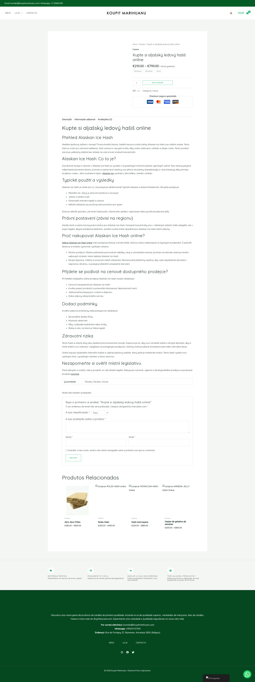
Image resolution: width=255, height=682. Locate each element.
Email (132, 437)
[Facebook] (127, 652)
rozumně (75, 374)
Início (135, 44)
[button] (20, 13)
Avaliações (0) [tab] (105, 119)
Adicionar (157, 83)
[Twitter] (133, 652)
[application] (21, 13)
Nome (69, 437)
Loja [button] (125, 643)
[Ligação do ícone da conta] (231, 13)
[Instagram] (122, 652)
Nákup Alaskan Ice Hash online (77, 242)
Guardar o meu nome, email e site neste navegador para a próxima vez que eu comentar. (111, 450)
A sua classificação (78, 412)
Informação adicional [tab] (85, 119)
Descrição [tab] (67, 119)
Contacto (141, 643)
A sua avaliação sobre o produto (86, 419)
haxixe (142, 44)
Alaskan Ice (108, 173)
